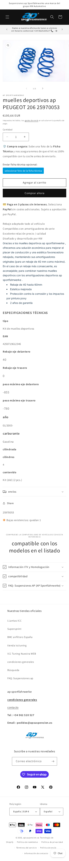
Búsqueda (13, 670)
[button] (7, 17)
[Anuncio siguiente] (62, 29)
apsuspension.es (31, 837)
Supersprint (14, 628)
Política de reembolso (27, 842)
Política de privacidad (52, 842)
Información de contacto (36, 853)
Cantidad (7, 129)
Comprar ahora (35, 193)
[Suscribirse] (53, 761)
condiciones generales (20, 661)
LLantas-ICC (14, 620)
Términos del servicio (26, 847)
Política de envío (48, 847)
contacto (13, 707)
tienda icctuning (17, 645)
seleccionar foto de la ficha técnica (23, 170)
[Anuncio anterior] (7, 29)
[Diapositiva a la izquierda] (26, 88)
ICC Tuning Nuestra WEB (21, 653)
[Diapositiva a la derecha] (43, 88)
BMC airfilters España (20, 637)
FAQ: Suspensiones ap (20, 678)
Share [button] (10, 503)
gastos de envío (31, 120)
